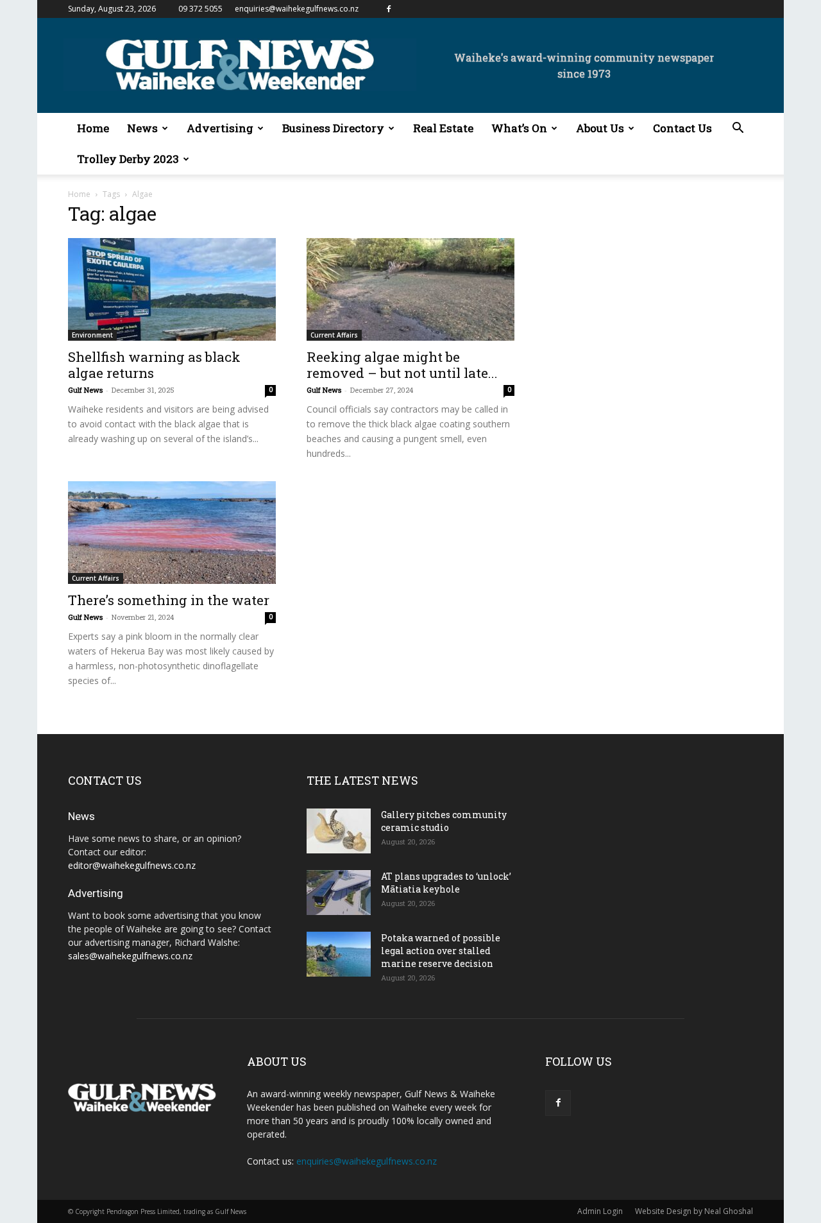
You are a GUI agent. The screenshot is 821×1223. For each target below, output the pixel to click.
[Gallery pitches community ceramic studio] (339, 830)
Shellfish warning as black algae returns (154, 365)
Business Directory (333, 128)
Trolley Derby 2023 (128, 158)
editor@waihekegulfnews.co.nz (132, 865)
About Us (600, 128)
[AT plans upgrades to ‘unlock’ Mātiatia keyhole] (339, 892)
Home (93, 128)
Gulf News (85, 390)
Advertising (220, 128)
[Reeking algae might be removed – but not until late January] (410, 289)
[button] (737, 129)
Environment (92, 334)
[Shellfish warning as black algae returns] (172, 289)
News (142, 128)
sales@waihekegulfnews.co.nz (130, 956)
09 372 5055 (200, 8)
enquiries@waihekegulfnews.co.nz (297, 8)
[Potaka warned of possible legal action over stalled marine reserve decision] (339, 954)
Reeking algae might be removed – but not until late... (402, 365)
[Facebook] (388, 9)
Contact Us (682, 128)
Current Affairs (334, 334)
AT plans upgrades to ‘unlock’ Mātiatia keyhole (446, 882)
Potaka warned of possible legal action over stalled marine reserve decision (440, 951)
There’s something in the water (168, 600)
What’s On (519, 128)
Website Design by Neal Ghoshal (694, 1211)
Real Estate (443, 128)
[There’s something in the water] (172, 532)
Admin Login (600, 1211)
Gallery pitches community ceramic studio (444, 821)
